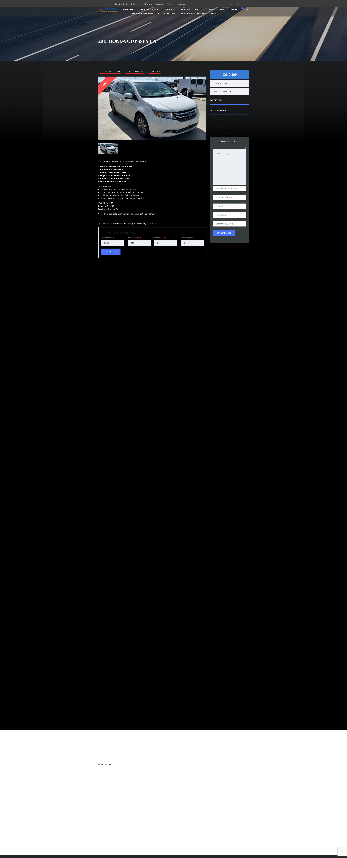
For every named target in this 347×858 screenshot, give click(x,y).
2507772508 (220, 128)
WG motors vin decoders (193, 14)
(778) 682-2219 (119, 4)
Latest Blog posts (103, 758)
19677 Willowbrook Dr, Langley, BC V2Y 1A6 (157, 4)
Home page (128, 9)
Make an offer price (223, 91)
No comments (104, 764)
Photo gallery (102, 752)
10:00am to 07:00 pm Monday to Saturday (231, 134)
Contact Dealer (226, 142)
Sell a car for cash (149, 9)
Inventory (185, 9)
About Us (199, 9)
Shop (213, 14)
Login (239, 4)
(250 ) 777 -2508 (131, 4)
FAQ (222, 9)
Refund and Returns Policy (145, 14)
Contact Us (169, 9)
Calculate (111, 252)
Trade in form (220, 83)
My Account (170, 14)
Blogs (212, 9)
